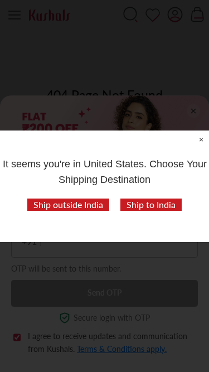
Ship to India (151, 204)
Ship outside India (68, 204)
